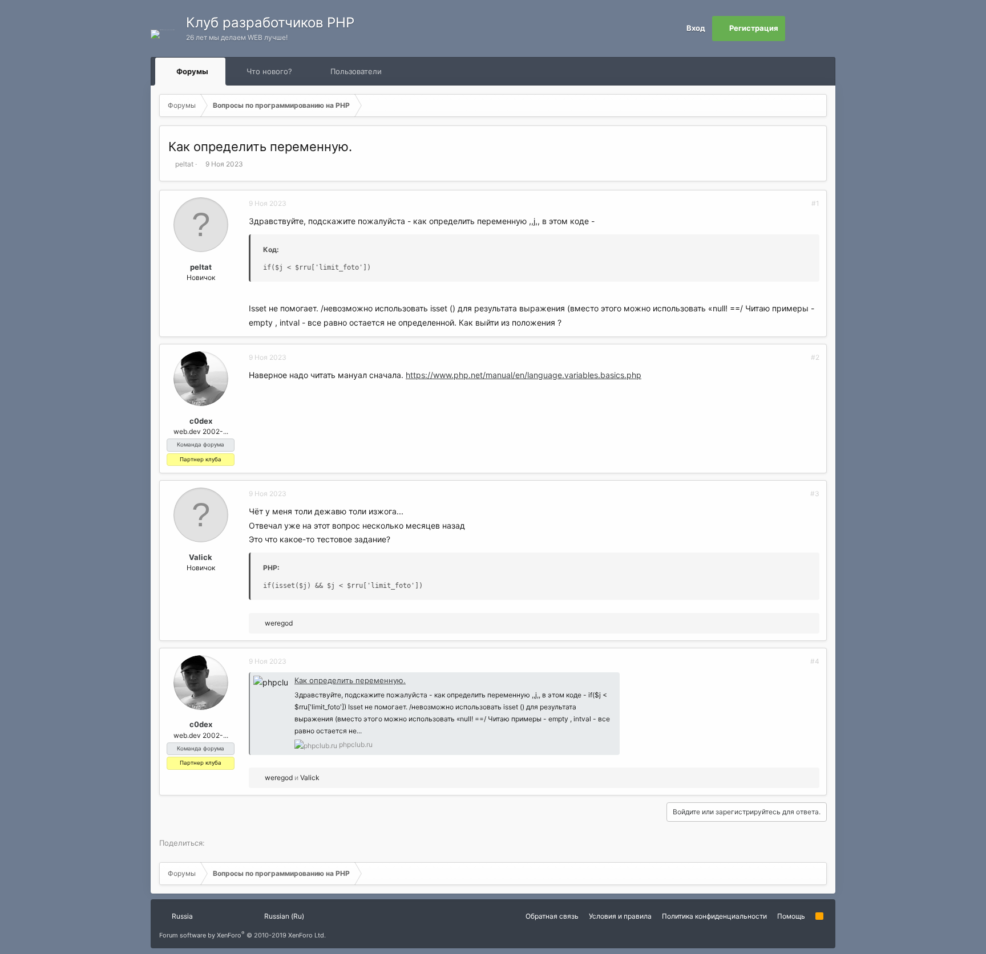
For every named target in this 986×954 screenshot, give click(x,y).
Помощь (791, 916)
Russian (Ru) (283, 916)
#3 (814, 493)
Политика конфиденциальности (714, 916)
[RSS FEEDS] (418, 72)
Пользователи (356, 71)
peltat (184, 164)
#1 (815, 203)
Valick (200, 557)
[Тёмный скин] (822, 28)
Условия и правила (620, 916)
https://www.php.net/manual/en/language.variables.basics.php (523, 375)
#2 (815, 357)
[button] (218, 71)
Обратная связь (552, 916)
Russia (181, 916)
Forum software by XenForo (242, 935)
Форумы (192, 71)
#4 (814, 661)
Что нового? (269, 71)
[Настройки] (797, 28)
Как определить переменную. (350, 680)
